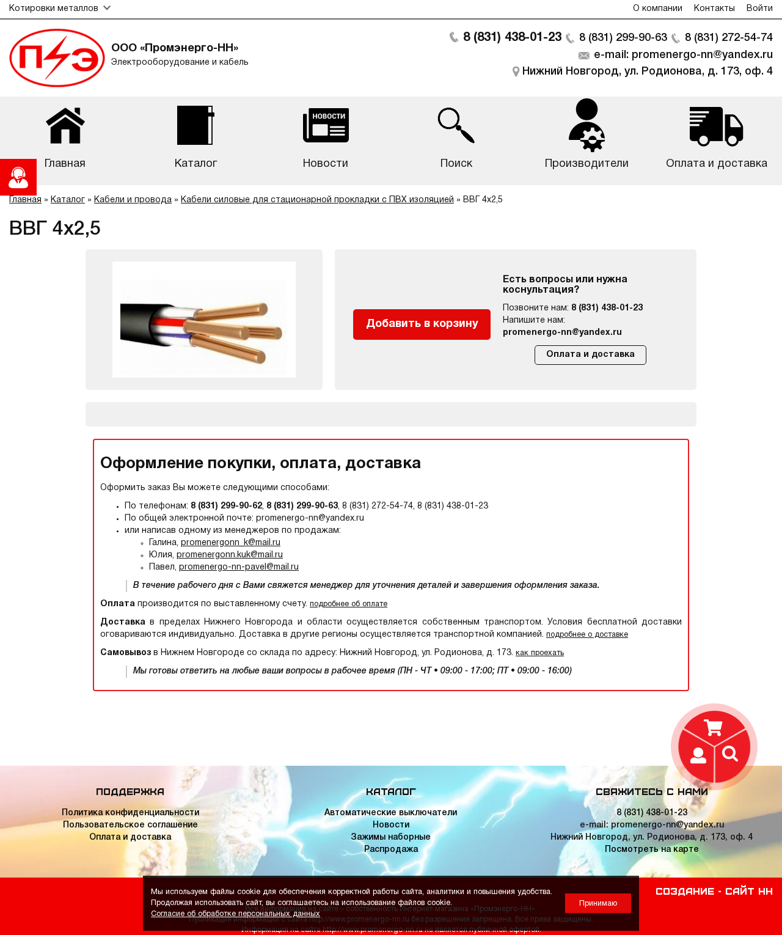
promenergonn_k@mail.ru (230, 543)
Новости (391, 825)
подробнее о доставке (587, 634)
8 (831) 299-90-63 (623, 38)
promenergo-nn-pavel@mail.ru (239, 567)
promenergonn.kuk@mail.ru (230, 555)
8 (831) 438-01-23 (512, 37)
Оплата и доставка (590, 355)
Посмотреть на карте (652, 850)
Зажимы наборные (391, 838)
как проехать (540, 653)
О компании (657, 9)
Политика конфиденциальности (130, 813)
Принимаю (598, 903)
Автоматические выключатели (390, 813)
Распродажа (391, 850)
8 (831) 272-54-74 (729, 38)
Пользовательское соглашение (130, 825)
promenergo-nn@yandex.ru (562, 333)
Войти (760, 9)
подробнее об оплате (348, 604)
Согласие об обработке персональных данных (235, 914)
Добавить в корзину (422, 324)
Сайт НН (749, 890)
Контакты (714, 9)
